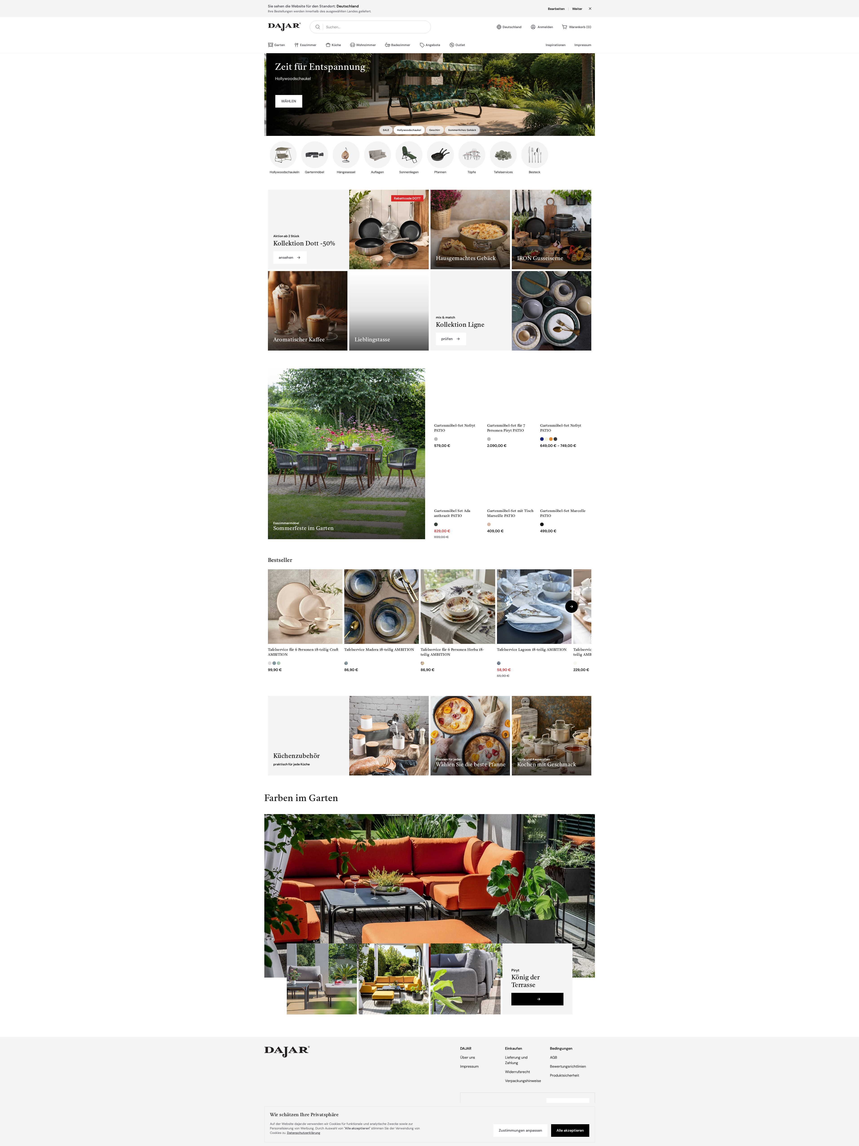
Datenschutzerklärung (303, 1133)
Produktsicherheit (564, 1075)
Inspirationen (555, 45)
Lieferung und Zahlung (516, 1060)
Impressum (582, 45)
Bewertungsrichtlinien (568, 1066)
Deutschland (512, 27)
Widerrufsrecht (517, 1071)
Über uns (467, 1057)
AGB (553, 1057)
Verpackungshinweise (523, 1080)
